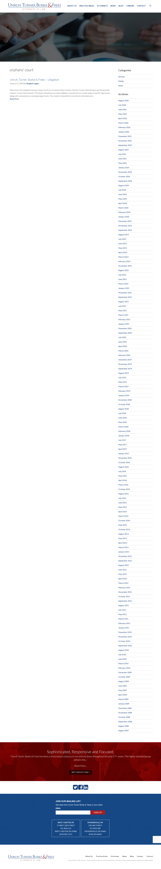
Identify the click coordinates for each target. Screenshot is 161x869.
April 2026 (122, 118)
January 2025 (123, 167)
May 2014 (122, 525)
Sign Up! (98, 812)
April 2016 (122, 480)
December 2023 (125, 221)
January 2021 (123, 324)
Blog (121, 6)
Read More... (80, 765)
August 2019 (123, 373)
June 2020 (122, 342)
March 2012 (123, 583)
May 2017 (122, 444)
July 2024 (122, 190)
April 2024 (122, 203)
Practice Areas (86, 6)
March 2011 (123, 619)
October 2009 (124, 677)
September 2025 (125, 145)
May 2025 (122, 163)
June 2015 (122, 502)
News (113, 6)
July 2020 (122, 337)
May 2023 (122, 248)
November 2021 (125, 292)
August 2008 (123, 726)
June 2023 (122, 243)
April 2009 (122, 695)
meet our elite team (80, 772)
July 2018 (122, 413)
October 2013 (124, 529)
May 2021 (122, 310)
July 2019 (122, 377)
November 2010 (125, 636)
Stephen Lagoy (32, 83)
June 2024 (122, 194)
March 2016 (123, 485)
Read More (14, 99)
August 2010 (123, 650)
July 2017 (122, 440)
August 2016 (123, 467)
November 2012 (125, 556)
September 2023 (125, 230)
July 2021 (122, 306)
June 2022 (122, 279)
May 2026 (122, 114)
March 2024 (123, 208)
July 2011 (122, 610)
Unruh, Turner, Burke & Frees (34, 6)
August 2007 (123, 730)
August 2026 (123, 100)
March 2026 (123, 123)
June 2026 (122, 109)
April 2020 (122, 346)
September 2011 (125, 601)
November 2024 (125, 172)
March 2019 (123, 386)
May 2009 (122, 690)
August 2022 (123, 270)
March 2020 (123, 351)
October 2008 (124, 717)
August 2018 (123, 409)
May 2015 (122, 507)
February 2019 (124, 391)
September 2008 (125, 721)
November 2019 (125, 364)
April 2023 (122, 252)
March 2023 (123, 257)
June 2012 (122, 569)
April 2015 (122, 511)
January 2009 (123, 704)
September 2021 (125, 297)
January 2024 (123, 217)
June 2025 (122, 158)
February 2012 (124, 587)
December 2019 (125, 359)
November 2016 (125, 458)
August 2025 (123, 149)
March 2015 (123, 516)
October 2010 (124, 641)
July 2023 (122, 239)
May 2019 (122, 382)
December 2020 (125, 328)
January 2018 (123, 435)
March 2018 (123, 427)
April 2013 (122, 543)
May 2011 (122, 614)
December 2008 (125, 708)
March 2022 (123, 284)
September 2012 (125, 561)
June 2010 (122, 659)
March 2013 (123, 547)
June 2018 (122, 418)
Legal (124, 860)
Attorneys (102, 6)
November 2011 (125, 592)
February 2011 (124, 623)
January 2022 (123, 288)
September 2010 (125, 645)
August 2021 (123, 301)
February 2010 (124, 668)
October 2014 (124, 520)
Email (58, 808)
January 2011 (123, 628)
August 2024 (123, 185)
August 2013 (123, 534)
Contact (141, 6)
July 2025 (122, 154)
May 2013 (122, 538)
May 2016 (122, 476)
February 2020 (124, 355)
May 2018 (122, 422)
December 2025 (125, 136)
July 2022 (122, 275)
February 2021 (124, 319)
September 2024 (125, 181)
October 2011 (124, 596)
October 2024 (124, 176)
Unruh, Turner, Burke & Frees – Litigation (34, 79)
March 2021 (123, 315)
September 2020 (125, 333)
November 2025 (125, 141)
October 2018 (124, 404)
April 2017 (122, 449)
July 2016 (122, 471)
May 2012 (122, 574)
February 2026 (124, 127)
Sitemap (118, 860)
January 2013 (123, 552)
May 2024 (122, 199)
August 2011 (123, 605)
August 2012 (123, 565)
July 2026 (122, 105)
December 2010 (125, 632)
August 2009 (123, 681)
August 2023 (123, 234)
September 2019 (125, 368)
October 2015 (124, 489)
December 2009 (125, 672)
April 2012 (122, 578)
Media (121, 81)
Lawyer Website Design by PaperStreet (140, 860)
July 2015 (122, 498)
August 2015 (123, 494)
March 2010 (123, 663)
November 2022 (125, 266)
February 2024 (124, 212)
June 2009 (122, 686)
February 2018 (124, 431)
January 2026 (123, 132)
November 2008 (125, 712)
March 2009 (123, 699)
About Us (71, 6)
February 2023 (124, 261)
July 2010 (122, 654)
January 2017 (123, 453)
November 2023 (125, 225)
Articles (121, 76)
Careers (130, 6)
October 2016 (124, 462)
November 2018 (125, 400)
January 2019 (123, 395)
